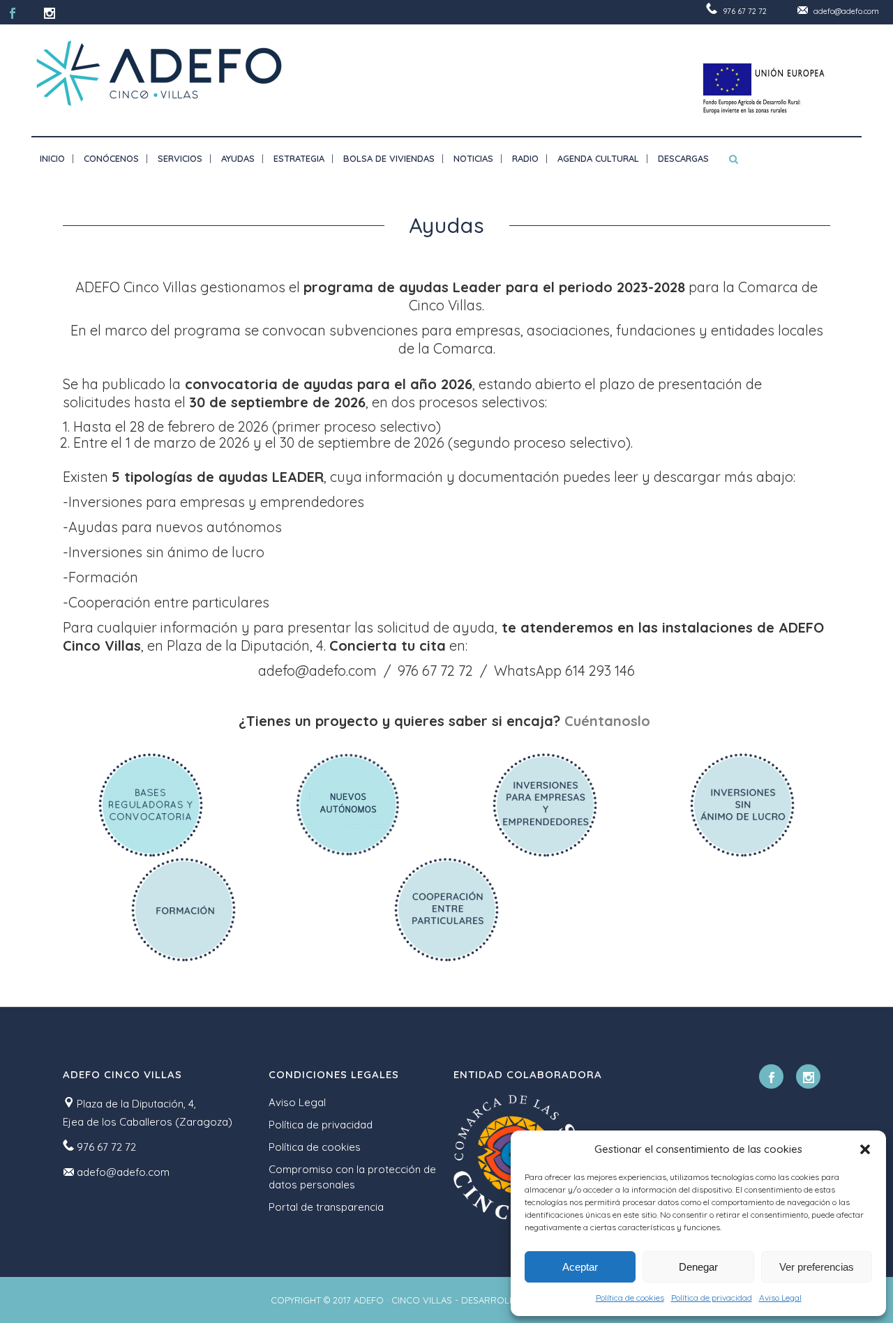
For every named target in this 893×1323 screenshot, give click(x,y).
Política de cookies (630, 1297)
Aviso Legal (780, 1297)
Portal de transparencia (326, 1207)
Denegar (698, 1267)
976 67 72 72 (745, 11)
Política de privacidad (711, 1297)
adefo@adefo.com (846, 11)
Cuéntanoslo (609, 720)
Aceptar (580, 1267)
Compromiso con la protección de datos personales (352, 1177)
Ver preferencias (816, 1267)
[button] (865, 1149)
